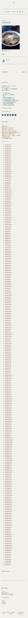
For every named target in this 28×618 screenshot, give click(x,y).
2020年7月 (7, 199)
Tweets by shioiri (6, 571)
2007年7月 (7, 448)
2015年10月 (7, 274)
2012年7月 (7, 341)
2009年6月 (7, 407)
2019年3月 (7, 219)
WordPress (4, 602)
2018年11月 (7, 226)
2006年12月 (7, 460)
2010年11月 (7, 377)
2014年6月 (7, 302)
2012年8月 (7, 339)
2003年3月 (7, 540)
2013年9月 (7, 316)
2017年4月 (7, 246)
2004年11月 (7, 504)
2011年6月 (7, 364)
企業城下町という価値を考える (8, 133)
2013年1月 (7, 331)
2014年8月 (7, 299)
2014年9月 (7, 297)
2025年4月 (7, 155)
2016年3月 (7, 267)
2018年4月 (7, 237)
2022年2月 (7, 182)
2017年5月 (7, 244)
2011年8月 (7, 361)
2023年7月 (7, 168)
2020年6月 (7, 201)
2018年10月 (7, 228)
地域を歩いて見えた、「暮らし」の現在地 (11, 135)
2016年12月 (7, 251)
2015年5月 (7, 283)
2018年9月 (7, 230)
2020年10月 (7, 194)
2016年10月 (7, 254)
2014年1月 (7, 309)
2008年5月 (7, 430)
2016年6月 (7, 261)
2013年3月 (7, 327)
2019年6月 (7, 214)
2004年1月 (7, 522)
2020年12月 (7, 191)
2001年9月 (7, 552)
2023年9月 (7, 164)
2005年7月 (7, 490)
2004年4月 (7, 517)
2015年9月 (7, 276)
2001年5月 (7, 557)
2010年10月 (7, 378)
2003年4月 (7, 538)
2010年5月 (7, 387)
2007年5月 (7, 451)
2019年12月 (7, 207)
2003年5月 (7, 536)
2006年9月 (7, 465)
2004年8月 (7, 509)
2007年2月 (7, 456)
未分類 (3, 54)
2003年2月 (7, 541)
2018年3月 (7, 238)
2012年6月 (7, 343)
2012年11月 (7, 334)
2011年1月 (7, 373)
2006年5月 (7, 472)
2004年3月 (7, 518)
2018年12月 (7, 224)
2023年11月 (7, 160)
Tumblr (3, 600)
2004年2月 (7, 520)
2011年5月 (7, 366)
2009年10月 (7, 400)
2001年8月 (7, 554)
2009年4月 (7, 410)
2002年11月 (7, 547)
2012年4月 (7, 347)
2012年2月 (7, 350)
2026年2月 (7, 146)
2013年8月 (7, 318)
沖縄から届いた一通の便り (7, 128)
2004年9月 (7, 508)
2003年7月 (7, 533)
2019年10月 (7, 210)
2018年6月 (7, 233)
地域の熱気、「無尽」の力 (7, 129)
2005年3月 (7, 497)
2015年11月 (7, 272)
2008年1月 (7, 437)
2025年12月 (7, 150)
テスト (3, 125)
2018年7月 (7, 231)
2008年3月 (7, 433)
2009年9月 (7, 401)
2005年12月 (7, 481)
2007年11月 (7, 440)
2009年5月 (7, 409)
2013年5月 (7, 323)
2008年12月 (7, 417)
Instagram (4, 603)
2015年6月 (7, 281)
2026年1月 (7, 148)
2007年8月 (7, 446)
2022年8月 (7, 176)
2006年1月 (7, 479)
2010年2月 (7, 393)
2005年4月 (7, 495)
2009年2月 (7, 414)
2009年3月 (7, 412)
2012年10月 (7, 336)
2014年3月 (7, 306)
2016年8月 (7, 258)
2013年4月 (7, 325)
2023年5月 (7, 171)
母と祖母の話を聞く (6, 136)
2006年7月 (7, 469)
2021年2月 (7, 187)
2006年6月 (7, 471)
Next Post (23, 71)
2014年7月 (7, 300)
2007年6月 (7, 449)
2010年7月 (7, 384)
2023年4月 (7, 173)
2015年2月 (7, 288)
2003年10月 (7, 527)
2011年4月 (7, 368)
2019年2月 (7, 221)
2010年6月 (7, 385)
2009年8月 (7, 403)
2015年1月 (7, 290)
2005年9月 (7, 487)
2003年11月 (7, 525)
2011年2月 (7, 371)
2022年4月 (7, 180)
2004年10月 (7, 506)
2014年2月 (7, 308)
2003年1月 (7, 543)
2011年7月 (7, 362)
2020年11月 (7, 192)
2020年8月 (7, 198)
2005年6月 (7, 492)
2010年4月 (7, 389)
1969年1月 (7, 564)
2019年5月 (7, 215)
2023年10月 (7, 162)
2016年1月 (7, 270)
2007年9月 (7, 444)
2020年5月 (7, 203)
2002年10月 (7, 549)
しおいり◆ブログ (14, 11)
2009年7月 (7, 405)
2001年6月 (7, 556)
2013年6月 (7, 322)
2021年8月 (7, 183)
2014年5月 (7, 304)
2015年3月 (7, 286)
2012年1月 (7, 352)
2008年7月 (7, 426)
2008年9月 (7, 423)
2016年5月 (7, 263)
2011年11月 (7, 355)
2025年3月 (7, 157)
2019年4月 (7, 217)
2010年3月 (7, 391)
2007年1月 (7, 458)
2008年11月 (7, 419)
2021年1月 (7, 189)
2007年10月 (7, 442)
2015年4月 (7, 284)
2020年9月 (7, 196)
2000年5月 (7, 561)
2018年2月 (7, 240)
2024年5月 (7, 159)
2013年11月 (7, 313)
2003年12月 (7, 524)
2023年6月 (7, 169)
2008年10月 (7, 421)
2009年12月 (7, 396)
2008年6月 (7, 428)
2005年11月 (7, 483)
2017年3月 (7, 247)
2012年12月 (7, 332)
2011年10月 (7, 357)
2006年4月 (7, 474)
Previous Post (5, 71)
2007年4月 (7, 453)
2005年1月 (7, 501)
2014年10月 (7, 295)
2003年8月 (7, 531)
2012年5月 (7, 345)
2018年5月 (7, 235)
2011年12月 (7, 354)
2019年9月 (7, 212)
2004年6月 (7, 513)
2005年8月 (7, 488)
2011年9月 (7, 359)
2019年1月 (7, 222)
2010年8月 (7, 382)
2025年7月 (7, 152)
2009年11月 (7, 398)
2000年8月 (7, 559)
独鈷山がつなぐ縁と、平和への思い (9, 131)
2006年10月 (7, 463)
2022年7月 (7, 178)
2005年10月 (7, 485)
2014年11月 (7, 293)
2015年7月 (7, 279)
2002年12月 (7, 545)
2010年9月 (7, 380)
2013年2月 (7, 329)
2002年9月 (7, 550)
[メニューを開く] (14, 3)
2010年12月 (7, 375)
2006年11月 (7, 462)
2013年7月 (7, 320)
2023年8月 (7, 166)
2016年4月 (7, 265)
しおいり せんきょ (6, 111)
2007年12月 (7, 439)
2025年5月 (7, 153)
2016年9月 (7, 256)
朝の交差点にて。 (6, 126)
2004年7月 (7, 511)
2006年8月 (7, 467)
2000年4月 (7, 563)
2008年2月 (7, 435)
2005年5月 (7, 494)
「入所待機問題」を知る (7, 138)
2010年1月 (7, 394)
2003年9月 (7, 529)
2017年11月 (7, 242)
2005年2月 (7, 499)
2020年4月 (7, 205)
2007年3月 (7, 455)
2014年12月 (7, 292)
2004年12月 (7, 502)
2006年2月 (7, 478)
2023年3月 (7, 175)
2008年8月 (7, 424)
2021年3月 (7, 185)
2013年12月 (7, 311)
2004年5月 (7, 515)
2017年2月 (7, 249)
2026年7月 (7, 145)
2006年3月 (7, 476)
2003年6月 (7, 534)
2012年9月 (7, 338)
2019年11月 (7, 208)
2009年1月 (7, 416)
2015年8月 (7, 277)
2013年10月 (7, 315)
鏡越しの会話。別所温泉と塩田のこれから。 (11, 132)
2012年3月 (7, 348)
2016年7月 (7, 260)
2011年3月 (7, 370)
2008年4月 (7, 432)
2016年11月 (7, 253)
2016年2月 (7, 269)
